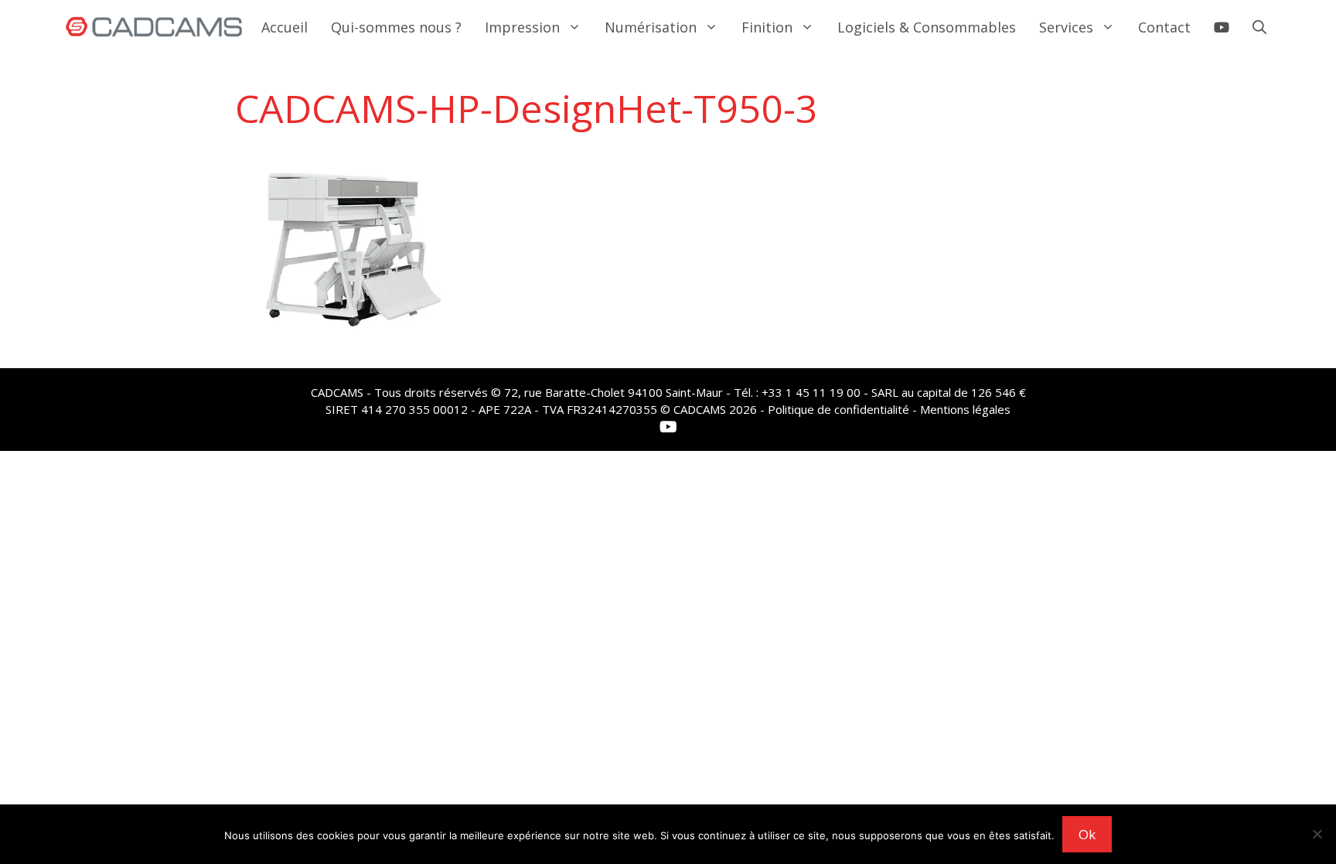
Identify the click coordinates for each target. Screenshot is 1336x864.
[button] (1259, 27)
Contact (1164, 27)
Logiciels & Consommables (926, 27)
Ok (1087, 834)
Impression (522, 27)
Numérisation (651, 27)
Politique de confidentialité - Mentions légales (889, 409)
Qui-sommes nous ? (396, 27)
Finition (766, 27)
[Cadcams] (154, 27)
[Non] (1316, 834)
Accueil (284, 27)
